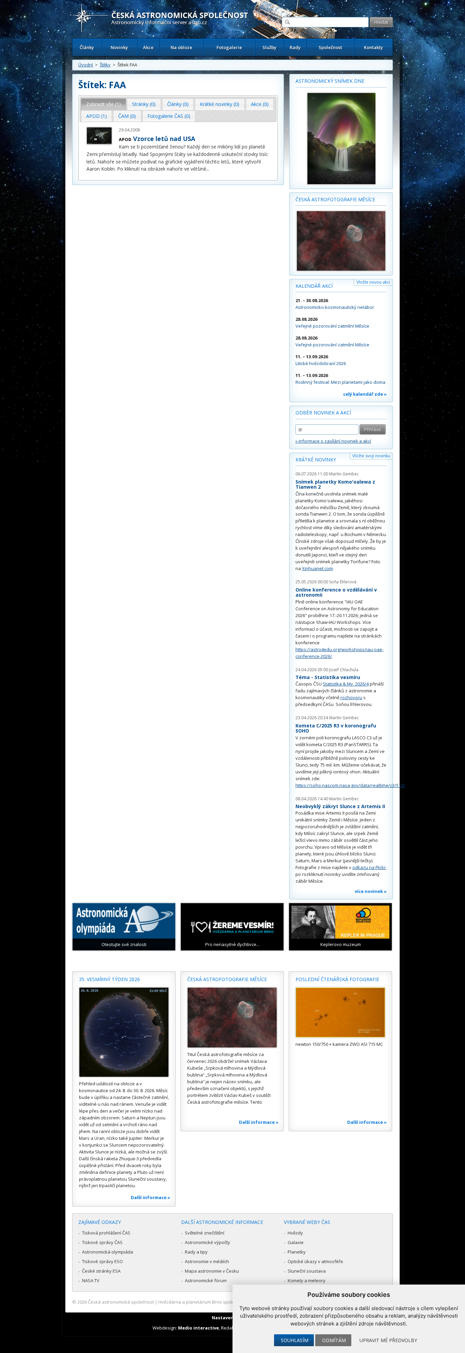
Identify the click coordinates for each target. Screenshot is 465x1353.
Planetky (297, 1252)
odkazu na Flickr (369, 867)
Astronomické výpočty (207, 1242)
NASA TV (90, 1280)
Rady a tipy (196, 1252)
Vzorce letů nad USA (164, 139)
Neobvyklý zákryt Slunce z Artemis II (340, 806)
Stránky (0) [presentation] (144, 104)
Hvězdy (295, 1233)
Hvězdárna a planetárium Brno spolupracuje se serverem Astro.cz (226, 1302)
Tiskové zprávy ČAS (102, 1242)
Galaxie (296, 1242)
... (207, 169)
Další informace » (150, 1197)
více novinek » (371, 891)
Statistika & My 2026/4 (346, 684)
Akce (148, 47)
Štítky (105, 65)
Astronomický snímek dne (329, 81)
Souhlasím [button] (294, 1340)
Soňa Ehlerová (342, 582)
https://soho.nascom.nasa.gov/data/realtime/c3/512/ (350, 785)
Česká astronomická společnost (121, 1302)
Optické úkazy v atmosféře (315, 1261)
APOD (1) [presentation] (96, 116)
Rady (295, 47)
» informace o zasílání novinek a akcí (333, 441)
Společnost (330, 47)
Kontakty (373, 47)
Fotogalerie (229, 47)
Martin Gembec (344, 474)
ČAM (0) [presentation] (127, 116)
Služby (269, 47)
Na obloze (181, 47)
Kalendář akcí (314, 286)
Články (87, 47)
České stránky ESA (101, 1271)
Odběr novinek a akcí (323, 412)
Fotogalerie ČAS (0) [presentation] (168, 116)
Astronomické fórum (206, 1280)
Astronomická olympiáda (107, 1252)
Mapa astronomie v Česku (212, 1271)
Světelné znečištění (204, 1233)
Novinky (119, 47)
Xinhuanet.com (317, 568)
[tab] (103, 104)
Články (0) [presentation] (178, 104)
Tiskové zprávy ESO (102, 1261)
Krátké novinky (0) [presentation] (219, 104)
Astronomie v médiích (207, 1261)
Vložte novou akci (373, 282)
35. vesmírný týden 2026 (109, 979)
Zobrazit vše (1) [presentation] (103, 104)
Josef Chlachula (343, 670)
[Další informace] (124, 1032)
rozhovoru (351, 697)
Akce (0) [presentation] (260, 104)
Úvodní (85, 65)
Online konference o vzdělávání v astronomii (336, 592)
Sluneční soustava (307, 1271)
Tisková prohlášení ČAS (106, 1233)
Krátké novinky (315, 459)
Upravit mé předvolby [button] (388, 1340)
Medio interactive (198, 1328)
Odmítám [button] (334, 1340)
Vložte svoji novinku (371, 456)
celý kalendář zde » (365, 394)
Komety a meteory (306, 1280)
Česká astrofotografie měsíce (335, 199)
